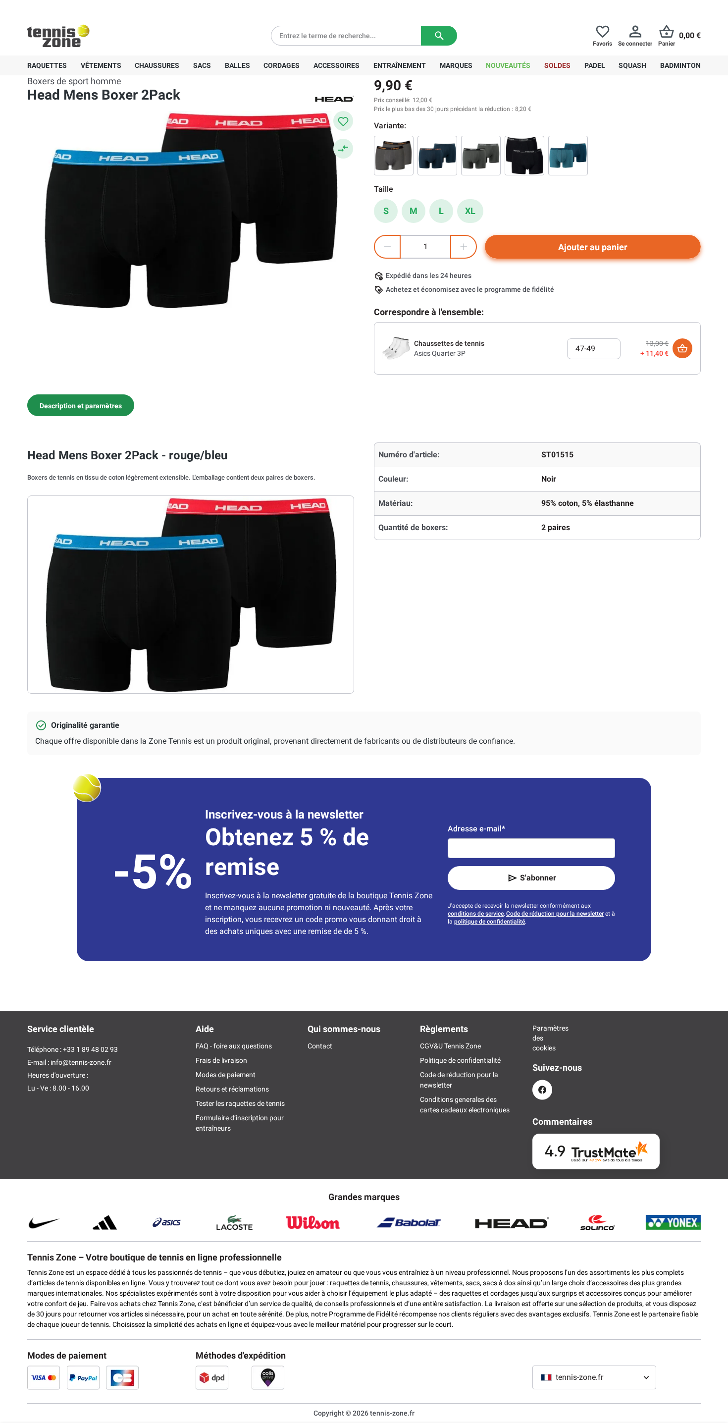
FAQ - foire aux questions (234, 1046)
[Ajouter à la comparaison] (343, 149)
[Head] (334, 98)
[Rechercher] (439, 36)
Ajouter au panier (592, 247)
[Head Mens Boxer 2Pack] (394, 155)
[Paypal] (83, 1377)
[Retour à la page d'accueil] (58, 35)
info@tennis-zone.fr (81, 1062)
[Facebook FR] (542, 1090)
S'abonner (538, 877)
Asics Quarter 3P (440, 353)
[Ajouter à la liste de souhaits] (343, 121)
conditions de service (476, 913)
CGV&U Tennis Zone (450, 1046)
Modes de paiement (226, 1075)
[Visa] (43, 1377)
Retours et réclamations (232, 1089)
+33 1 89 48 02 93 (94, 8)
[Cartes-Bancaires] (122, 1377)
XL (470, 211)
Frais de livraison (221, 1060)
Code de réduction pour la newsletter (555, 913)
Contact (320, 1046)
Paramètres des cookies (542, 1038)
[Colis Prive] (268, 1377)
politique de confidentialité (489, 921)
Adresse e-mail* (476, 828)
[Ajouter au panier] (682, 348)
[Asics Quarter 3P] (396, 348)
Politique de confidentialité (460, 1060)
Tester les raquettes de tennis (240, 1103)
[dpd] (212, 1377)
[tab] (80, 405)
